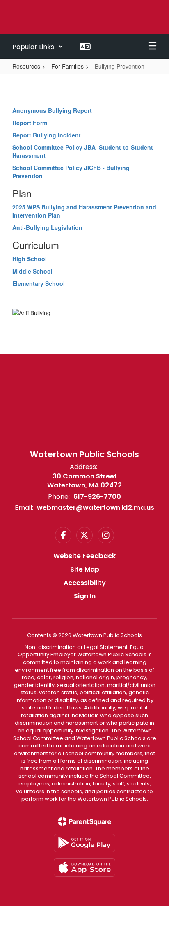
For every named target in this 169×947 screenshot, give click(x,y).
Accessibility (85, 583)
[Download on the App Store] (84, 867)
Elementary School (38, 283)
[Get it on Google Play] (84, 843)
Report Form (29, 123)
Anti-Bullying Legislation (47, 227)
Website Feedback (84, 556)
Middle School (32, 271)
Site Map (84, 569)
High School (29, 259)
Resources (26, 66)
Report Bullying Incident (46, 135)
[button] (37, 46)
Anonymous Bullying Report (52, 110)
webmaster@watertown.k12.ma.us (95, 507)
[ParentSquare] (84, 821)
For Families (67, 66)
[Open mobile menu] (152, 46)
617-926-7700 (97, 496)
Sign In (85, 596)
